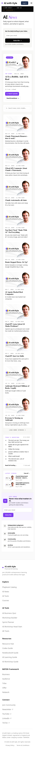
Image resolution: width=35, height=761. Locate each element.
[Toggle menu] (31, 3)
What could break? (14, 456)
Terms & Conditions (23, 745)
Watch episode (13, 94)
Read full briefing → (11, 465)
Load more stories (16, 430)
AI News (5, 591)
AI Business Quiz (9, 613)
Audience (6, 679)
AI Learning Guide (9, 657)
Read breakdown (12, 98)
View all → (27, 473)
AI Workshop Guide (10, 661)
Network (5, 692)
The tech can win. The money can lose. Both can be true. (18, 441)
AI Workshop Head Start (12, 626)
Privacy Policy (10, 745)
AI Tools (5, 596)
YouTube (5, 714)
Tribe (4, 683)
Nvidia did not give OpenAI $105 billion (18, 445)
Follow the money (13, 449)
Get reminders (8, 10)
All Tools (5, 631)
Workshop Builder (9, 618)
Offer (4, 688)
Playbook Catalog (9, 587)
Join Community (8, 705)
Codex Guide (7, 648)
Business (6, 674)
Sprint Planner (8, 622)
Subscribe (16, 40)
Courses (5, 600)
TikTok (5, 723)
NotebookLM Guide (10, 653)
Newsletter (6, 709)
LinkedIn (5, 718)
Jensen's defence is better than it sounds (18, 453)
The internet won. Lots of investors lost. (16, 460)
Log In (25, 3)
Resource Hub (8, 644)
